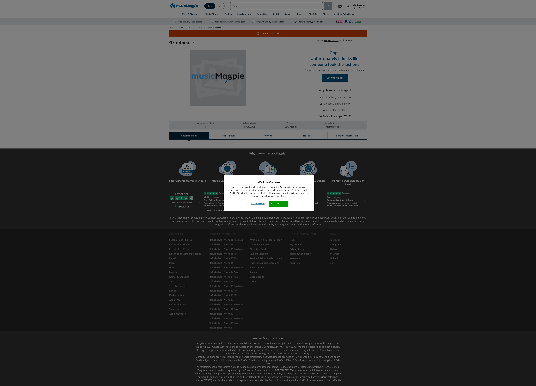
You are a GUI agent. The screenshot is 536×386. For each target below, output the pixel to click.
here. (283, 196)
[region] (269, 193)
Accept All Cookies (278, 204)
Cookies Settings (258, 204)
